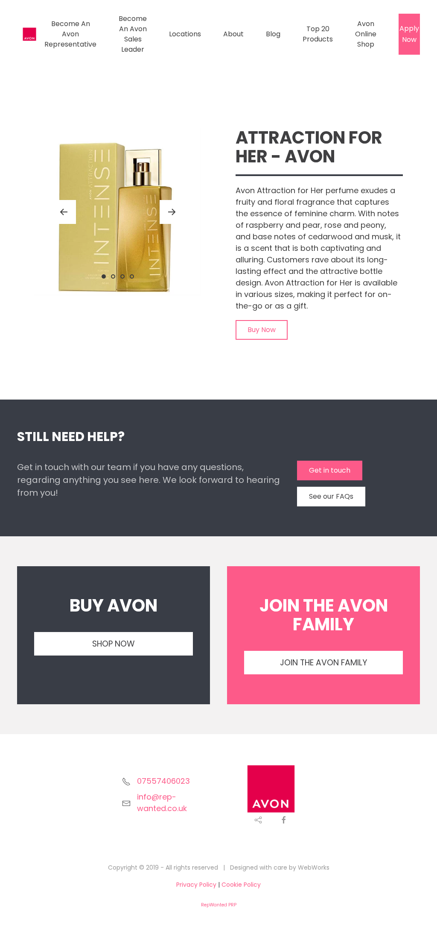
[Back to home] (30, 34)
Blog (273, 34)
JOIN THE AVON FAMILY (323, 662)
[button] (63, 212)
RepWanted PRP (218, 905)
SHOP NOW (113, 644)
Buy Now (262, 330)
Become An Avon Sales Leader (133, 34)
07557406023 (163, 781)
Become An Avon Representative (70, 34)
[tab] (104, 276)
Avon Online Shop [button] (365, 34)
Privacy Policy (196, 884)
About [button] (233, 34)
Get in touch (329, 470)
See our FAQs (331, 496)
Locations (185, 34)
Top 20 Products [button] (318, 34)
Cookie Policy (241, 884)
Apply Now (409, 34)
